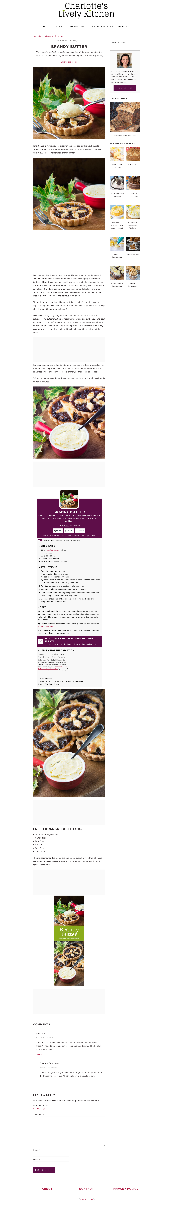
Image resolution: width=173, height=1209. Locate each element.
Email (36, 1159)
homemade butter (45, 626)
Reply (39, 1054)
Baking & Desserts (46, 36)
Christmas (59, 36)
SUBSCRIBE (51, 644)
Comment (38, 1114)
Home (35, 36)
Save (81, 530)
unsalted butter (52, 550)
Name (36, 1150)
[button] (60, 525)
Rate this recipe (40, 1105)
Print (59, 530)
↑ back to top (86, 1199)
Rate (69, 530)
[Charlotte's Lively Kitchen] (86, 19)
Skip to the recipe (69, 62)
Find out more (125, 88)
